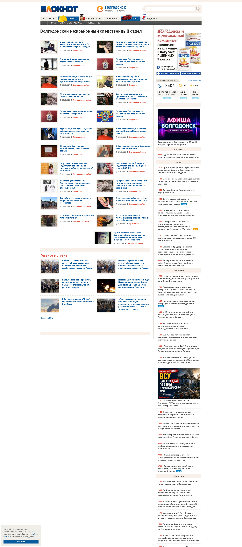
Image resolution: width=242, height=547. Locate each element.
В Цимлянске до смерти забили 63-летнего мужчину (77, 216)
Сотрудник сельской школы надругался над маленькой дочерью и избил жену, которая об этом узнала (76, 167)
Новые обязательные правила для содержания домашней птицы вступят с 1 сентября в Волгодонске (178, 278)
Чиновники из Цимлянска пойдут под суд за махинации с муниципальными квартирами (76, 79)
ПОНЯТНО (21, 541)
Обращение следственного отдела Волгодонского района (77, 112)
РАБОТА (73, 18)
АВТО (135, 18)
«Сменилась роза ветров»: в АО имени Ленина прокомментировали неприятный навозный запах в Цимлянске (178, 538)
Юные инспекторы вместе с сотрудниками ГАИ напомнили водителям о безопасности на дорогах (178, 457)
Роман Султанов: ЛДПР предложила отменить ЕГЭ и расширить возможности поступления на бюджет (178, 425)
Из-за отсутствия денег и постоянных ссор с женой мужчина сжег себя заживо (133, 217)
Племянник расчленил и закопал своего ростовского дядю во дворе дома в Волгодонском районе (132, 44)
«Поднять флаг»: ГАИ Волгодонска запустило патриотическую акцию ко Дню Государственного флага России (178, 348)
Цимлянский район (81, 85)
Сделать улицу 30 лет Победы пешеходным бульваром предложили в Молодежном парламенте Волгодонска (177, 515)
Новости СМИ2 (46, 318)
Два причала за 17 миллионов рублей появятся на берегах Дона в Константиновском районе (175, 263)
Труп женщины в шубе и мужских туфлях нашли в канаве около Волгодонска (76, 131)
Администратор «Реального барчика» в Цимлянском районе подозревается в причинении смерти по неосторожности (129, 236)
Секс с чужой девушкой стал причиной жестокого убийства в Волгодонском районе (131, 96)
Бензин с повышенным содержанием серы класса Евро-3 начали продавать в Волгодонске (179, 181)
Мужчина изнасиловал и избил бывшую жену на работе (75, 95)
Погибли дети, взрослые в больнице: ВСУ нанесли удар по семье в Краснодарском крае (178, 403)
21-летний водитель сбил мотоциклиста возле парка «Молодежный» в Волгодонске (173, 326)
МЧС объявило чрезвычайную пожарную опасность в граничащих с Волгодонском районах (176, 314)
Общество (77, 50)
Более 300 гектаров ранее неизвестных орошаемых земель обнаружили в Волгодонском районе (176, 212)
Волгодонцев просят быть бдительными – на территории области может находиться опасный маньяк (75, 184)
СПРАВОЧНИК (112, 18)
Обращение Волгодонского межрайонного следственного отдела (130, 61)
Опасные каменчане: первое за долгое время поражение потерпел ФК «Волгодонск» (177, 238)
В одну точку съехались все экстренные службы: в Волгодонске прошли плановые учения (176, 414)
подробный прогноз (193, 80)
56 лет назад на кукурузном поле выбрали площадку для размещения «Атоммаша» (176, 446)
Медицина (151, 18)
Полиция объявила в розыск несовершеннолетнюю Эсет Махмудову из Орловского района (177, 526)
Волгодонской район (137, 50)
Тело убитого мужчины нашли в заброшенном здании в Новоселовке (75, 200)
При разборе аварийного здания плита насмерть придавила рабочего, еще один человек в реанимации (131, 184)
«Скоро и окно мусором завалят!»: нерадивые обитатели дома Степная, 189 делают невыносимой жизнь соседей (178, 504)
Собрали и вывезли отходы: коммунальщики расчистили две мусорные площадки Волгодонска (175, 492)
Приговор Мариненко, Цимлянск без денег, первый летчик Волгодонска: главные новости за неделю (178, 170)
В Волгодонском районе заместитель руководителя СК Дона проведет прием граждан (75, 44)
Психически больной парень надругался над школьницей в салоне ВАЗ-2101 (131, 165)
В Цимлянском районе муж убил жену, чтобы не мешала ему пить (131, 199)
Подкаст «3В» (94, 23)
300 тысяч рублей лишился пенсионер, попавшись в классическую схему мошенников (177, 337)
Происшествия (79, 65)
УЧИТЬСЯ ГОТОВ (93, 18)
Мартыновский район (82, 100)
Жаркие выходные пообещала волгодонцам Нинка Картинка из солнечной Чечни (175, 468)
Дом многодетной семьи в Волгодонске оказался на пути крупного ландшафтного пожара (177, 201)
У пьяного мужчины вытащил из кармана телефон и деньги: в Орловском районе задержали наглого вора (178, 360)
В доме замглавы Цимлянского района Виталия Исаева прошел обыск (131, 131)
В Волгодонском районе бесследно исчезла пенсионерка (133, 147)
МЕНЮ (52, 18)
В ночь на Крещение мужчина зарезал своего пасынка (74, 60)
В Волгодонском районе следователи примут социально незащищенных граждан (131, 79)
